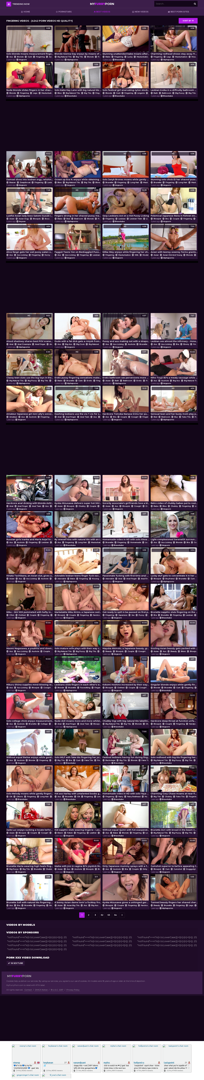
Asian (12, 219)
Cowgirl (135, 417)
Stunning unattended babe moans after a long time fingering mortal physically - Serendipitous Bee (126, 41)
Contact (28, 990)
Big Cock (80, 344)
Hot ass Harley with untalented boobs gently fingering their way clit (78, 781)
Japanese (123, 615)
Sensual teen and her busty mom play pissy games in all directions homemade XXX (174, 401)
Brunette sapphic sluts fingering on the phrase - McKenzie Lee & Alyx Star (174, 599)
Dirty (145, 869)
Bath (155, 93)
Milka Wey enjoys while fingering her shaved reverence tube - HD (126, 239)
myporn (102, 4)
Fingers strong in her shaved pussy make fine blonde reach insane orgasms (78, 203)
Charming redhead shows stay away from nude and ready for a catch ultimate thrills (174, 41)
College (44, 724)
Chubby (82, 506)
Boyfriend (170, 579)
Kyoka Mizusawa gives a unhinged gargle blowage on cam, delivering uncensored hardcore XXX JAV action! (126, 890)
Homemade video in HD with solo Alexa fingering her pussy (126, 527)
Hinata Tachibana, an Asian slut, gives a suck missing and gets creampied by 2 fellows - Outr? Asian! (30, 563)
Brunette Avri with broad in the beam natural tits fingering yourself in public (174, 817)
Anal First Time (147, 579)
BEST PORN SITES (180, 11)
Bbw (59, 93)
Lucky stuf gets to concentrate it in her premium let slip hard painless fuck (174, 563)
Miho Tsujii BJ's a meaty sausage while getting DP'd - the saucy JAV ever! (174, 365)
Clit (11, 796)
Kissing (95, 579)
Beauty (108, 651)
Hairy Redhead (134, 796)
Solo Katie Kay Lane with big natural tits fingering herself (78, 77)
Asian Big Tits (73, 905)
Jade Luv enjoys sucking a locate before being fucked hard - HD (30, 817)
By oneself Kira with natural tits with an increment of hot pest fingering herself (78, 527)
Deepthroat (25, 182)
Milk (136, 255)
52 (102, 915)
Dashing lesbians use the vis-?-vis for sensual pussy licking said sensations (78, 401)
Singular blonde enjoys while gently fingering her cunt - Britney (174, 672)
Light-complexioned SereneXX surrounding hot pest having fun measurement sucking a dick (174, 527)
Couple (176, 219)
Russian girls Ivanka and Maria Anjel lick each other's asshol (30, 527)
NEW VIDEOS (141, 11)
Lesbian (51, 182)
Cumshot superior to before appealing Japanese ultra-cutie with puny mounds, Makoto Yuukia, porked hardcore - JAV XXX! (174, 853)
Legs (168, 57)
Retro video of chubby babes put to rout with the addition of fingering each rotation (174, 490)
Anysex (22, 221)
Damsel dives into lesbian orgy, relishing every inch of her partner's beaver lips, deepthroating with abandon (30, 167)
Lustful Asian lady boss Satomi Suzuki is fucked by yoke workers (30, 203)
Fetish (70, 833)
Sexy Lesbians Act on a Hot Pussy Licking (125, 203)
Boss (47, 219)
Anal (11, 344)
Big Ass (69, 344)
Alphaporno (72, 60)
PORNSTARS (65, 11)
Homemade (136, 542)
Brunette (109, 182)
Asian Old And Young (172, 255)
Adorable (62, 579)
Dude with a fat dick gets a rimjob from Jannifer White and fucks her (78, 328)
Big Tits (79, 57)
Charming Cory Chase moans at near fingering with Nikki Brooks (174, 781)
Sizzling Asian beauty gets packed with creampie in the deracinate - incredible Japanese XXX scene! (174, 636)
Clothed (22, 615)
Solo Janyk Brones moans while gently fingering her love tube (126, 167)
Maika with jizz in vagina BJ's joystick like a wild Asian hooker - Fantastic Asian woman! (78, 853)
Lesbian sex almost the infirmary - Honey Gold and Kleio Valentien (174, 328)
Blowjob (99, 182)
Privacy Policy (73, 990)
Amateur (13, 417)
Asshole (131, 344)
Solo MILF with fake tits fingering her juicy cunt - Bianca (78, 744)
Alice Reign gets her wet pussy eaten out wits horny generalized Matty (30, 239)
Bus (176, 417)
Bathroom (166, 93)
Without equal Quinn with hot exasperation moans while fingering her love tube (126, 817)
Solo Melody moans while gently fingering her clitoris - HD (30, 781)
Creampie (150, 506)
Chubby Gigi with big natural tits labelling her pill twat (126, 708)
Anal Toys (54, 344)
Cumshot (177, 869)
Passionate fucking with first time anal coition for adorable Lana (126, 563)
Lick (148, 219)
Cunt (29, 57)
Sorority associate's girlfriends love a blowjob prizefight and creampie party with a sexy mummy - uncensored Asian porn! (126, 490)
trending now (21, 4)
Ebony (186, 344)
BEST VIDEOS (103, 11)
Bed (68, 219)
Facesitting (85, 687)
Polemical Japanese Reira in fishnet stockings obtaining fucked (174, 203)
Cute (80, 381)
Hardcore (97, 615)
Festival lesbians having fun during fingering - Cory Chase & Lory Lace (126, 744)
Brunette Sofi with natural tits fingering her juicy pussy (30, 890)
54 (115, 915)
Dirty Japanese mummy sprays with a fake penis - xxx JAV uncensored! (126, 853)
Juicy (51, 57)
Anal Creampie (24, 344)
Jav (133, 615)
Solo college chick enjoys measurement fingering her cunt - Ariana (30, 708)
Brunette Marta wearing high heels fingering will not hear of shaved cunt (30, 853)
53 (109, 915)
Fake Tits (186, 417)
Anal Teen (85, 417)
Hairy (121, 796)
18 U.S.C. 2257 (57, 990)
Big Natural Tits (64, 57)
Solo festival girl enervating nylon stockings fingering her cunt (126, 77)
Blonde (20, 57)
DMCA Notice (41, 990)
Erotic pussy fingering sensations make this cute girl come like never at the (78, 365)
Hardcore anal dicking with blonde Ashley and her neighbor (30, 490)
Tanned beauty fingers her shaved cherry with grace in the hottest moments (174, 890)
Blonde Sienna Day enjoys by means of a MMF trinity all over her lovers (78, 41)
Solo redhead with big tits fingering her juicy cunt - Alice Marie (174, 744)
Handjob (193, 724)
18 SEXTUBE (17, 963)
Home (27, 11)
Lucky (130, 57)
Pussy (141, 615)
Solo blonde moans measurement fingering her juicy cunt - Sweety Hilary (30, 41)
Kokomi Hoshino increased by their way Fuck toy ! (126, 672)
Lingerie (141, 93)
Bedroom (79, 219)
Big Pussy (180, 93)
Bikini (183, 651)
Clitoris (19, 796)
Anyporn (23, 60)
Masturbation (142, 57)
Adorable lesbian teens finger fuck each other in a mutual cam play (78, 563)
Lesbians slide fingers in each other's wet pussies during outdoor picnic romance (78, 672)
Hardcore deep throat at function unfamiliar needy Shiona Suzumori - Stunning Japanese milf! (174, 708)
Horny (47, 255)
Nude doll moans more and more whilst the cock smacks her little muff (78, 708)
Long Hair (135, 182)
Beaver (12, 182)
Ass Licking (22, 255)
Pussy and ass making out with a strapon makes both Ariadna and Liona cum (126, 328)
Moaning (195, 57)
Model (145, 255)
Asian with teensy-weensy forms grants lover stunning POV (174, 239)
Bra (167, 219)
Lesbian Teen (135, 219)
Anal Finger (40, 344)
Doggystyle (191, 869)
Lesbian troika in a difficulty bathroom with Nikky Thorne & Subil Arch (174, 77)
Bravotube (120, 60)
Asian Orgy (23, 219)
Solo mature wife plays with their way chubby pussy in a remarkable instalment (78, 636)
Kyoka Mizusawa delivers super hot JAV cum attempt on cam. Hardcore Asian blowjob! (78, 490)
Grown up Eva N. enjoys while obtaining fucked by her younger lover (78, 167)
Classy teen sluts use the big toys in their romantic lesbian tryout (30, 365)
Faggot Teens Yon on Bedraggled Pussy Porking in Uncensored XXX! (78, 239)
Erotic (89, 381)
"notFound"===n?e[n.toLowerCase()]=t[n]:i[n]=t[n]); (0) (37, 937)
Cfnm (12, 615)
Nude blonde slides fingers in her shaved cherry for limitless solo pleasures (30, 77)
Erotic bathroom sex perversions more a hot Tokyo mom (126, 365)
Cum (102, 506)
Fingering (40, 57)
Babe (108, 57)
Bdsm (60, 833)
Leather (93, 833)
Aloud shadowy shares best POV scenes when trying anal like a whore (30, 328)
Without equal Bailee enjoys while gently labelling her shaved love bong (30, 744)
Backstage (110, 760)
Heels (52, 905)
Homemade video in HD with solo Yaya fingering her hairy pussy (126, 781)
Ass (11, 57)
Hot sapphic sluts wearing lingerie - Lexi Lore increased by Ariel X (78, 817)
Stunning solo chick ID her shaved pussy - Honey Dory (174, 167)
